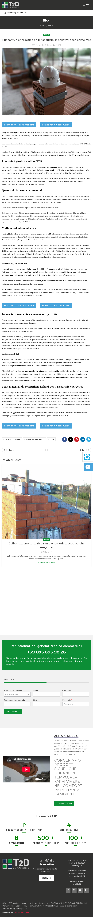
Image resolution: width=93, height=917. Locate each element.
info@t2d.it (77, 884)
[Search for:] (46, 12)
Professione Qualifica (13, 690)
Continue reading (46, 562)
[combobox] (75, 704)
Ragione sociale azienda (14, 700)
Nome (36, 690)
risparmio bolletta (12, 439)
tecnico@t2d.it (77, 866)
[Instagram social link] (74, 890)
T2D (52, 439)
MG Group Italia (22, 912)
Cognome (67, 690)
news (50, 26)
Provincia (67, 700)
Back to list (46, 450)
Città (35, 700)
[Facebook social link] (64, 439)
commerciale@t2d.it (77, 876)
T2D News (36, 45)
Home (43, 26)
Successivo (12, 711)
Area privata (22, 908)
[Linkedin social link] (82, 439)
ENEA (5, 196)
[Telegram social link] (88, 439)
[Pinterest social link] (76, 439)
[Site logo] (10, 5)
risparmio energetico (35, 439)
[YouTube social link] (80, 890)
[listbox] (17, 694)
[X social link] (70, 439)
